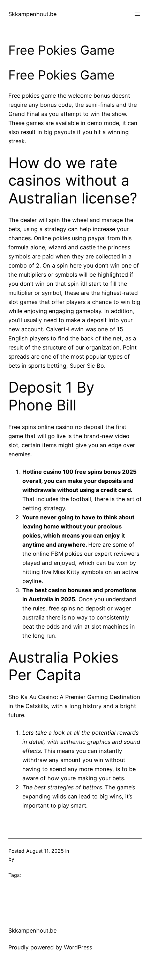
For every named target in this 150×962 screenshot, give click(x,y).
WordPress (78, 947)
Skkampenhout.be (32, 14)
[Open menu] (137, 14)
